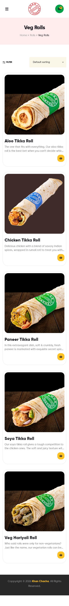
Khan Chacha (40, 581)
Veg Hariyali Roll (21, 538)
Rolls (32, 35)
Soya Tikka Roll (19, 439)
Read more (60, 158)
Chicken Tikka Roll (22, 240)
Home (23, 35)
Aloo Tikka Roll (19, 141)
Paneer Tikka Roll (21, 339)
